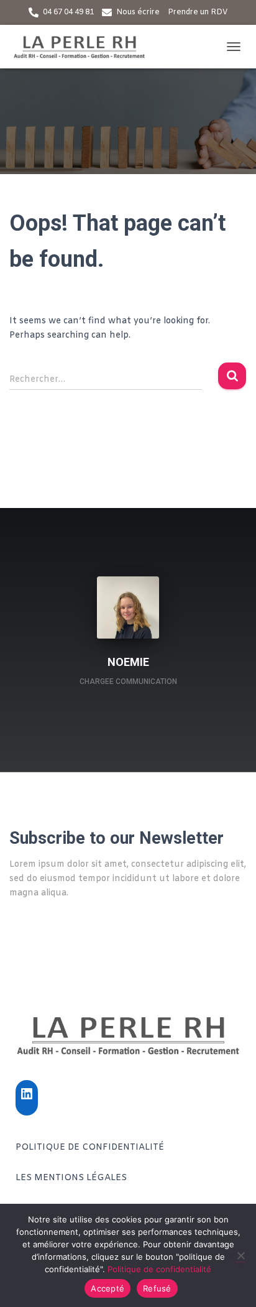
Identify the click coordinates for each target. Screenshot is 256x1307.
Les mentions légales (71, 1178)
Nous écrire (138, 12)
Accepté (107, 1288)
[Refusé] (240, 1255)
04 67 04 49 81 (68, 12)
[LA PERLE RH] (83, 46)
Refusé (157, 1288)
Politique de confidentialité (90, 1147)
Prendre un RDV (197, 12)
